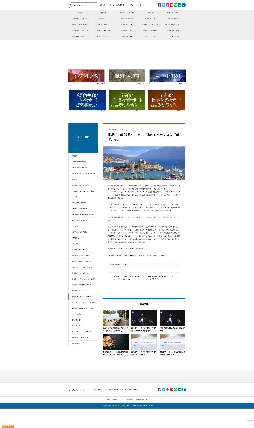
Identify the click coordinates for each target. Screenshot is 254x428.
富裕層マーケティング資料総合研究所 (83, 173)
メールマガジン (76, 326)
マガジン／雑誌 (76, 314)
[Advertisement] (127, 55)
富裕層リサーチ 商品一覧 (80, 273)
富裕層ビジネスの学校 (127, 19)
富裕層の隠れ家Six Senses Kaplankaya (157, 211)
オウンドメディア (150, 37)
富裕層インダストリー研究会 (81, 185)
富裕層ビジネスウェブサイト (81, 337)
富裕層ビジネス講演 (103, 25)
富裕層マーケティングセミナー (80, 25)
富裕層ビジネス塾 (150, 19)
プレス (121, 399)
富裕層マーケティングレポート (81, 296)
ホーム (108, 399)
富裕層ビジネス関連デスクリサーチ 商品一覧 (83, 286)
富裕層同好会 (76, 343)
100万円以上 (75, 238)
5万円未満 (75, 226)
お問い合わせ (129, 399)
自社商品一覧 (150, 13)
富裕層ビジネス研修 (126, 25)
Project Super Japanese (79, 220)
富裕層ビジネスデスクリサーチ (173, 25)
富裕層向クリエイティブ (80, 19)
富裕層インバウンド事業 (103, 31)
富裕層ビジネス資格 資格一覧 (81, 261)
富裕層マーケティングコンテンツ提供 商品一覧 (84, 280)
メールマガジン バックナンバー (82, 332)
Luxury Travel (76, 197)
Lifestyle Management (79, 203)
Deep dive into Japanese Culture (82, 214)
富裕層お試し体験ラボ (173, 13)
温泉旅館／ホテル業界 (78, 250)
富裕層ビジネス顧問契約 (150, 31)
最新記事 (74, 156)
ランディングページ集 (173, 37)
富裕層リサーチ (103, 19)
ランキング (75, 179)
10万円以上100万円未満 (79, 232)
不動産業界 (75, 244)
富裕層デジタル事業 (126, 31)
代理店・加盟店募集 (126, 37)
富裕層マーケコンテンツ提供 (150, 25)
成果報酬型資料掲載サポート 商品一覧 (83, 309)
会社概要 (115, 399)
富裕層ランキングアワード (80, 291)
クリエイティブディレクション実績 (83, 191)
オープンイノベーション (103, 37)
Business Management (79, 209)
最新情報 (80, 13)
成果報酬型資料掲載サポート (80, 37)
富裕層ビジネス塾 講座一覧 (81, 255)
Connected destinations (79, 162)
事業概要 (103, 13)
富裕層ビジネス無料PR (173, 31)
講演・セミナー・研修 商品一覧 (82, 267)
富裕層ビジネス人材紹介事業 (80, 31)
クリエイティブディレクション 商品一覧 (83, 303)
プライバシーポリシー (141, 399)
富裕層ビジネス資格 (173, 19)
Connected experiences (79, 168)
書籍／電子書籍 (76, 320)
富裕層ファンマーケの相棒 (127, 13)
